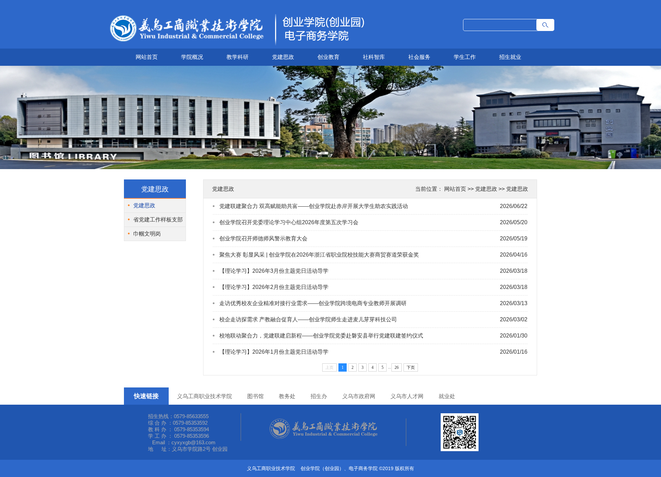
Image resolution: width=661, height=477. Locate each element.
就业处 (447, 396)
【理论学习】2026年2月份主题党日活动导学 (273, 287)
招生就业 (510, 57)
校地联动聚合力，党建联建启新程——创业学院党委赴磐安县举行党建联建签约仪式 (321, 336)
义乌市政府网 (358, 396)
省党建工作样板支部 (158, 219)
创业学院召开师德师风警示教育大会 (263, 238)
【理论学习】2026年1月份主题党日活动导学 (273, 352)
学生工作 (465, 57)
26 (397, 367)
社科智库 (374, 57)
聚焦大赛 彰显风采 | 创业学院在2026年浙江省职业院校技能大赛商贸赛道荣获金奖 (319, 255)
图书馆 (255, 396)
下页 (411, 367)
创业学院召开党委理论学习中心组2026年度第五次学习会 (288, 222)
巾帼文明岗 (147, 234)
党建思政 (283, 57)
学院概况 (192, 57)
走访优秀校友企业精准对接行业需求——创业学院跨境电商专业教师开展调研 (313, 303)
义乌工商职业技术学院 (204, 396)
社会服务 (419, 57)
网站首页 (147, 57)
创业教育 (328, 57)
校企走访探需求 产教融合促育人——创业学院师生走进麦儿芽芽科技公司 (308, 319)
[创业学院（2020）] (236, 46)
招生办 (319, 396)
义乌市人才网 (406, 396)
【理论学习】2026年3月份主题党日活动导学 (273, 271)
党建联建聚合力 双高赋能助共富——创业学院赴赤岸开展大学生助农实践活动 (313, 206)
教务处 (287, 396)
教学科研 (238, 57)
